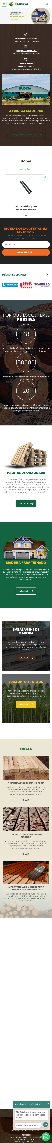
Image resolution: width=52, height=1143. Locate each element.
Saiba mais (23, 504)
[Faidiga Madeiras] (26, 16)
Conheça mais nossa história (24, 135)
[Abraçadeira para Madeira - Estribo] (26, 188)
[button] (45, 177)
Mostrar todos (26, 169)
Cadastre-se (25, 252)
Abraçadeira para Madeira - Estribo (26, 208)
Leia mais (25, 800)
